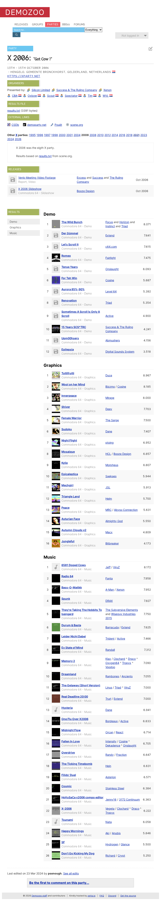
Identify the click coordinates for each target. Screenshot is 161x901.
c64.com (111, 246)
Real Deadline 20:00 (74, 696)
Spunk (65, 598)
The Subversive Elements (121, 609)
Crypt (121, 855)
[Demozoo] (25, 12)
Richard (110, 855)
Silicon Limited (41, 90)
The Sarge (112, 420)
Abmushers (112, 340)
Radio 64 (67, 576)
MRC (108, 509)
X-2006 (66, 808)
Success (97, 177)
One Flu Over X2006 (74, 719)
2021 (136, 135)
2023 (143, 135)
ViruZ (116, 567)
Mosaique (68, 451)
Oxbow (32, 95)
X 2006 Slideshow (29, 188)
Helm (108, 498)
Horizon (124, 222)
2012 (107, 135)
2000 (62, 135)
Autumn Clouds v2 (73, 530)
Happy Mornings (72, 831)
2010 (100, 135)
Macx (109, 532)
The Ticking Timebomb (76, 763)
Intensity (110, 741)
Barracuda (112, 627)
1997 (47, 135)
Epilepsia (67, 349)
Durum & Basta (71, 625)
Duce (108, 375)
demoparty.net (36, 124)
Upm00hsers (70, 338)
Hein (108, 766)
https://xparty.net (23, 76)
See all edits (71, 873)
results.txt (13, 110)
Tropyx (126, 663)
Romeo (66, 255)
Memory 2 (68, 661)
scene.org (76, 124)
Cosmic (66, 786)
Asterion (110, 777)
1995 (32, 135)
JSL (107, 487)
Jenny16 (110, 799)
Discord (112, 895)
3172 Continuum (129, 799)
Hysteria (67, 707)
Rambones (112, 676)
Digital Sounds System (119, 351)
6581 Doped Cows (73, 565)
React (119, 732)
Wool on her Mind (73, 384)
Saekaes (110, 476)
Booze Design (85, 191)
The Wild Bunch (71, 222)
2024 (10, 139)
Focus (109, 222)
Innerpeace (69, 395)
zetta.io (91, 895)
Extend (109, 235)
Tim (90, 95)
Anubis (116, 833)
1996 (40, 135)
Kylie (64, 462)
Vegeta (109, 808)
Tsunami (67, 819)
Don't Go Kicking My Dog (77, 853)
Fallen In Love (70, 741)
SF (63, 842)
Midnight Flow (71, 730)
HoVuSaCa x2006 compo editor (82, 797)
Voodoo (110, 667)
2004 (77, 135)
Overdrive (68, 752)
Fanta (109, 578)
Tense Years (69, 266)
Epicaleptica (69, 474)
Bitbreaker (112, 543)
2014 (115, 135)
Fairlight (110, 257)
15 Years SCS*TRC (73, 327)
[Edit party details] (150, 49)
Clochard (119, 658)
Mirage (109, 397)
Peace (65, 507)
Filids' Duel (68, 775)
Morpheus (111, 465)
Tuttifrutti (67, 373)
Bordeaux (111, 721)
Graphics (15, 227)
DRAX (109, 600)
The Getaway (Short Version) (80, 685)
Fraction (121, 754)
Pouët (58, 124)
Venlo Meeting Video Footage (37, 177)
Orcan (109, 732)
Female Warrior (71, 418)
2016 (122, 135)
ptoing (109, 442)
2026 (18, 139)
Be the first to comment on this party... (59, 883)
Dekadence (112, 745)
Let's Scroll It (70, 244)
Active (109, 315)
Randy (109, 754)
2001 (69, 135)
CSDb (15, 124)
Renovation (69, 300)
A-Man (109, 589)
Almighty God (114, 521)
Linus (108, 687)
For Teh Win (69, 278)
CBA (14, 95)
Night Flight (69, 440)
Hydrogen (111, 844)
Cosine (109, 280)
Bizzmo (110, 386)
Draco (132, 658)
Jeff (108, 567)
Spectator (71, 95)
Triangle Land (70, 496)
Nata (108, 822)
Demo (13, 221)
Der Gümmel (69, 233)
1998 (54, 135)
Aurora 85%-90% (73, 289)
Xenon (107, 90)
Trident (109, 638)
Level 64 (111, 291)
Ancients (127, 676)
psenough (55, 873)
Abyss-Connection (126, 509)
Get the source (128, 895)
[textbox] (48, 29)
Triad (124, 226)
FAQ (102, 895)
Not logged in (130, 35)
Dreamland (68, 674)
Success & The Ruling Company (76, 90)
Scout (51, 95)
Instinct (110, 226)
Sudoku (66, 429)
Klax (108, 658)
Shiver (65, 406)
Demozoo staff (39, 895)
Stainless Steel (114, 788)
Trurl (108, 698)
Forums (79, 24)
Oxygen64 (112, 663)
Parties (52, 24)
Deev (108, 409)
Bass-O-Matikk (71, 587)
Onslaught (112, 269)
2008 (93, 135)
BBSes (66, 24)
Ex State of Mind (72, 647)
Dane (108, 431)
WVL (106, 95)
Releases (21, 24)
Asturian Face (70, 518)
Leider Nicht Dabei (73, 636)
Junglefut (67, 541)
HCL (108, 453)
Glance (125, 844)
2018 (129, 135)
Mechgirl (67, 485)
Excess (81, 177)
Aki (107, 833)
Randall (110, 649)
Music (13, 233)
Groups (37, 24)
